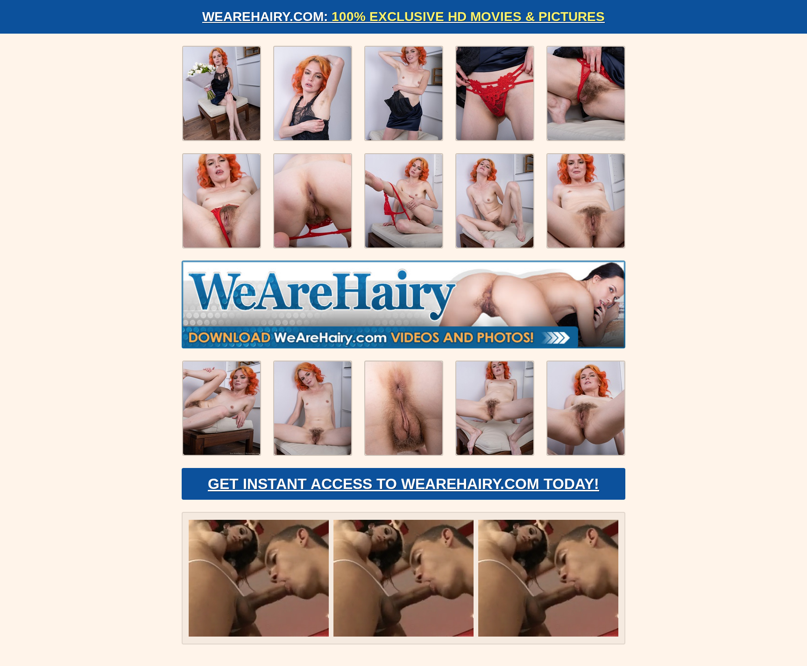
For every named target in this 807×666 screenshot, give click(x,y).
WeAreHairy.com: (403, 16)
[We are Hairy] (403, 304)
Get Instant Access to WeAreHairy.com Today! (403, 483)
